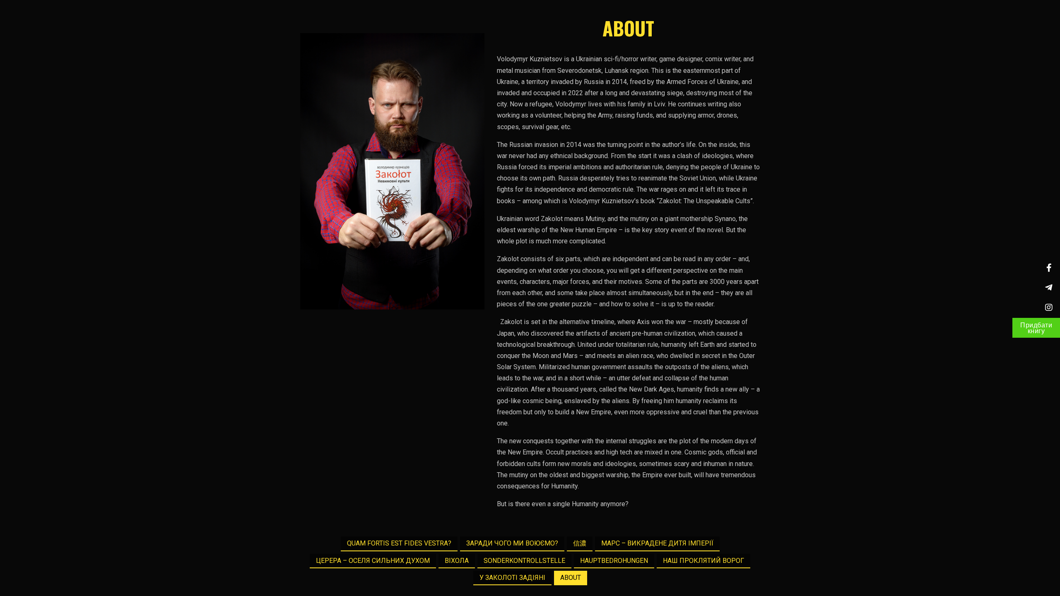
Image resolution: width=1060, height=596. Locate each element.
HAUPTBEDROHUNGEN (614, 561)
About (570, 578)
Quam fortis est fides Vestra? (399, 543)
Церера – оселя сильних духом (373, 561)
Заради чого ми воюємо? (512, 543)
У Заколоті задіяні (512, 578)
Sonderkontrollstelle (524, 561)
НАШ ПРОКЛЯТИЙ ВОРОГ (703, 561)
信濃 (579, 543)
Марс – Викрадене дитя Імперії (657, 543)
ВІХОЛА (457, 561)
